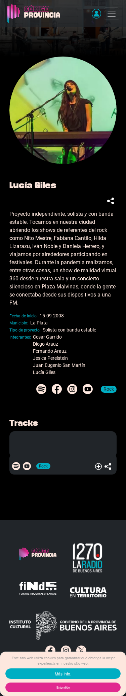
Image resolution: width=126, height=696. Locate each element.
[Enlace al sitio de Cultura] (63, 625)
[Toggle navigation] (111, 13)
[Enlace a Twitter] (81, 651)
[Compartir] (112, 201)
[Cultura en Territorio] (88, 592)
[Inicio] (35, 13)
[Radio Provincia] (88, 558)
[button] (96, 13)
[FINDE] (37, 592)
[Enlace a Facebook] (50, 651)
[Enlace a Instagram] (66, 651)
